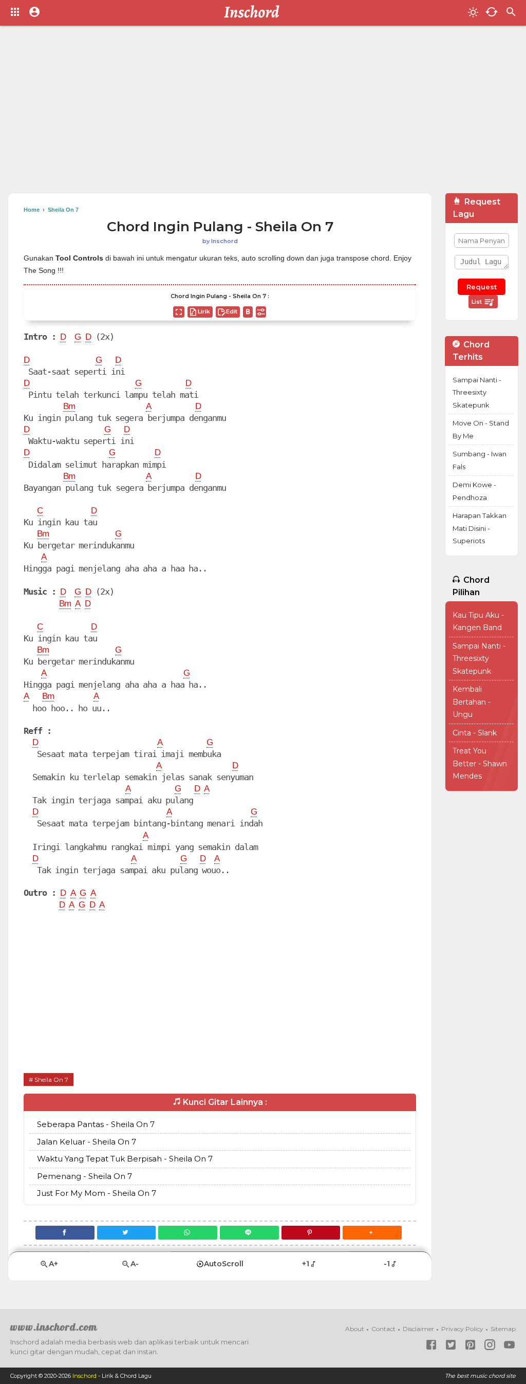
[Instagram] (489, 1344)
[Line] (249, 1233)
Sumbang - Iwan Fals (479, 460)
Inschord (84, 1375)
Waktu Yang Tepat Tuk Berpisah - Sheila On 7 (125, 1159)
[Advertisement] (263, 113)
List (477, 301)
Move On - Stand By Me (481, 429)
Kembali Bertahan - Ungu (472, 702)
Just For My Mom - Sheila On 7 (96, 1193)
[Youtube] (509, 1344)
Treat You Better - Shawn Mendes (480, 763)
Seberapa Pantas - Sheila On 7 (96, 1124)
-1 (387, 1263)
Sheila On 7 (51, 1079)
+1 (305, 1263)
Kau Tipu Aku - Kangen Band (478, 622)
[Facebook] (65, 1233)
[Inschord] (254, 13)
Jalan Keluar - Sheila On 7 (86, 1142)
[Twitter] (126, 1233)
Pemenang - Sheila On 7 (84, 1176)
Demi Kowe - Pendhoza (474, 491)
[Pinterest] (311, 1233)
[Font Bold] (248, 312)
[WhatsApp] (187, 1233)
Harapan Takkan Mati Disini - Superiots (479, 528)
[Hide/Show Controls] (261, 312)
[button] (372, 1233)
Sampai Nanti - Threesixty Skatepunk (477, 392)
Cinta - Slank (475, 732)
